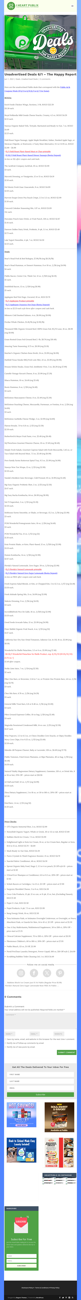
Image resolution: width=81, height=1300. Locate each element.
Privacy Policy (54, 1288)
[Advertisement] (22, 1187)
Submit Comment (66, 1052)
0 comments (45, 79)
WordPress (39, 1298)
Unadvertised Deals (29, 79)
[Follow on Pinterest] (60, 973)
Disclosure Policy (27, 1288)
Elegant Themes (21, 1298)
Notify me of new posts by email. (21, 1047)
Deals (18, 79)
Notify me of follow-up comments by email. (25, 1043)
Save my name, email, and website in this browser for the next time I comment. (41, 1039)
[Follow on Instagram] (21, 973)
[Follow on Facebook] (34, 973)
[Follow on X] (47, 973)
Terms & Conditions (42, 1288)
